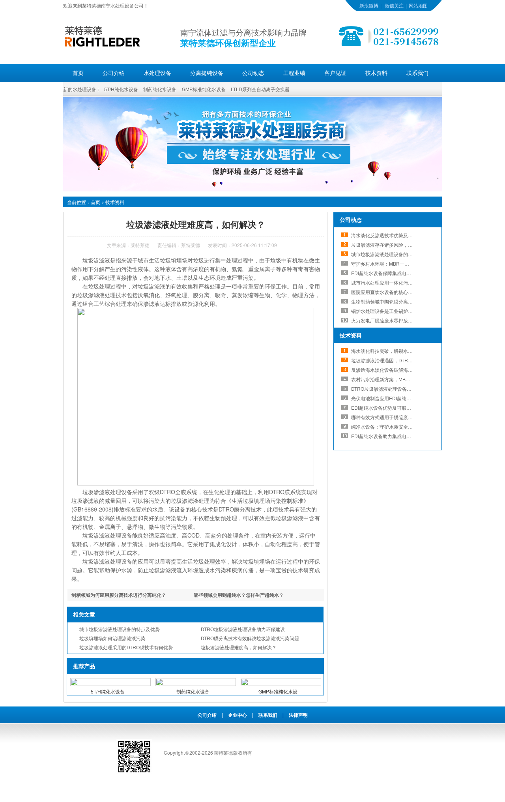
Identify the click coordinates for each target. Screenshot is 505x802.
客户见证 (335, 73)
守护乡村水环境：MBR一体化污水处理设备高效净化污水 (411, 263)
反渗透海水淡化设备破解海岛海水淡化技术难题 (401, 369)
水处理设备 (157, 73)
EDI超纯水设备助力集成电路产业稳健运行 (395, 436)
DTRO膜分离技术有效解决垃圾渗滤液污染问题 (250, 638)
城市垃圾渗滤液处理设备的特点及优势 (119, 629)
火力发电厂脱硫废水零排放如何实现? (390, 320)
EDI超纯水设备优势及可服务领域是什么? (394, 407)
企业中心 (237, 714)
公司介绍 (114, 73)
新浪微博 (368, 5)
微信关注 (394, 5)
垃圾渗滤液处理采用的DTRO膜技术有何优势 (126, 647)
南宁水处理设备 (117, 5)
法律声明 (298, 714)
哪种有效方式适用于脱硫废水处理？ (389, 417)
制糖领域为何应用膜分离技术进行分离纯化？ (118, 594)
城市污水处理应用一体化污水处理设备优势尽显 (401, 282)
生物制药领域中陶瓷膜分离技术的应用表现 (396, 301)
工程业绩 (294, 73)
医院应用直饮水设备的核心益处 (384, 292)
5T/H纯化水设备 (121, 89)
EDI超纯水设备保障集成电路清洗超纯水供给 (397, 273)
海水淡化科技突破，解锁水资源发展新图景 (396, 350)
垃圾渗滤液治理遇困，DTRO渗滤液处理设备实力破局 (407, 360)
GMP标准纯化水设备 (204, 89)
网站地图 (418, 5)
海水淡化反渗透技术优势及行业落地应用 (393, 235)
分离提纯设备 (206, 73)
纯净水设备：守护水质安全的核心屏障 (391, 426)
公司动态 (253, 73)
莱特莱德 (140, 245)
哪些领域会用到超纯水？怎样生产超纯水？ (239, 594)
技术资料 (376, 73)
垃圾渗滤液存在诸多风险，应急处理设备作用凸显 (403, 244)
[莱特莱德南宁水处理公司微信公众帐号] (134, 772)
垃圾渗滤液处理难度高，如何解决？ (239, 647)
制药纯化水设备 (159, 89)
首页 (78, 73)
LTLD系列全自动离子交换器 (260, 89)
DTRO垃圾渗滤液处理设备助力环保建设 (243, 629)
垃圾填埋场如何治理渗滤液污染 (112, 638)
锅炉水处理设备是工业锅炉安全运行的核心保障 (401, 310)
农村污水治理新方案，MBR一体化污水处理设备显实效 (408, 379)
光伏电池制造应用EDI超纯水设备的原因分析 (397, 398)
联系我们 (417, 73)
